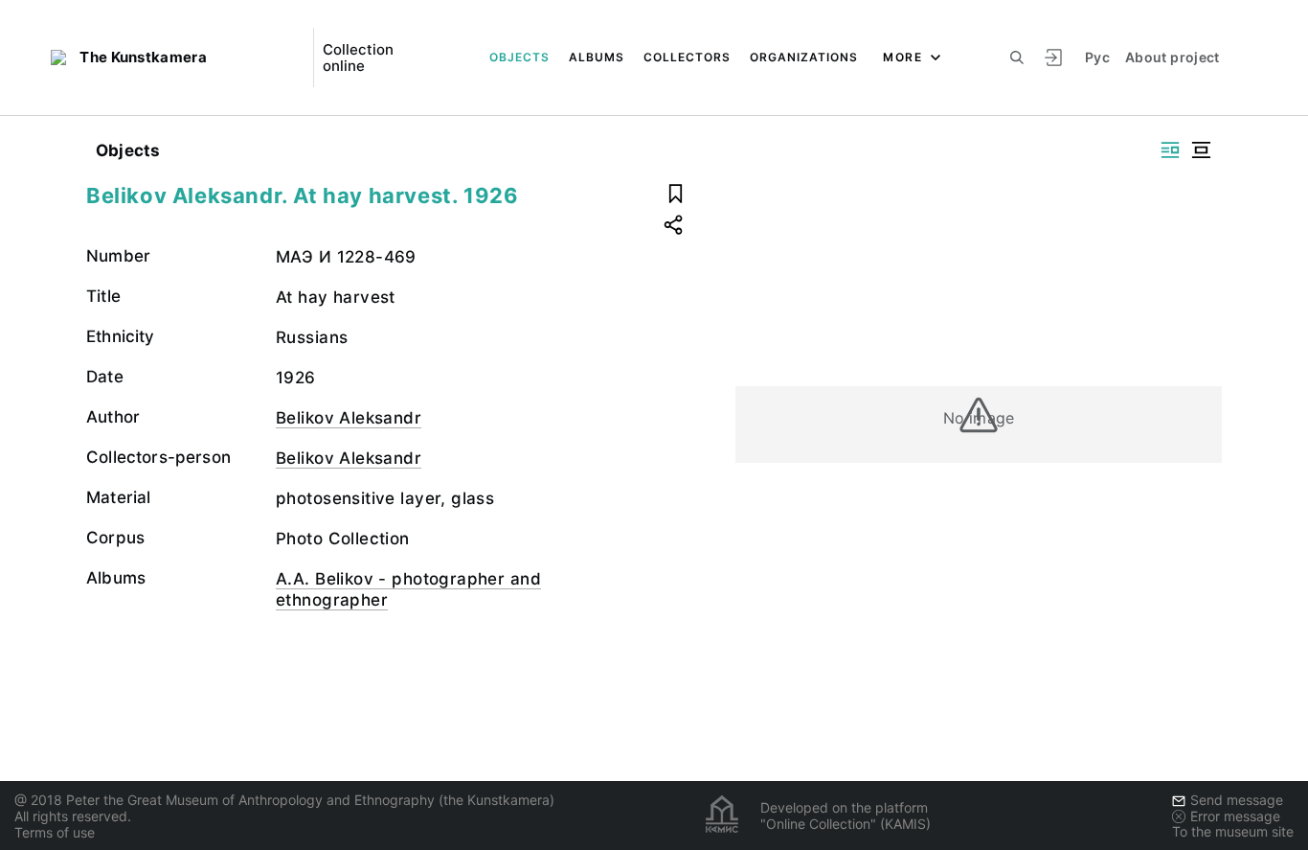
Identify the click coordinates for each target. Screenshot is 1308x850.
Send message (1236, 800)
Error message (1235, 816)
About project (1172, 57)
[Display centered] (1200, 150)
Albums (596, 57)
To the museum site (1233, 831)
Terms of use (54, 832)
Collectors (687, 57)
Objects (519, 57)
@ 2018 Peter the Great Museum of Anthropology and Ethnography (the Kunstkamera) (284, 800)
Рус (1097, 57)
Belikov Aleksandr (348, 417)
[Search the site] (1016, 57)
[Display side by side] (1170, 150)
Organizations (804, 57)
